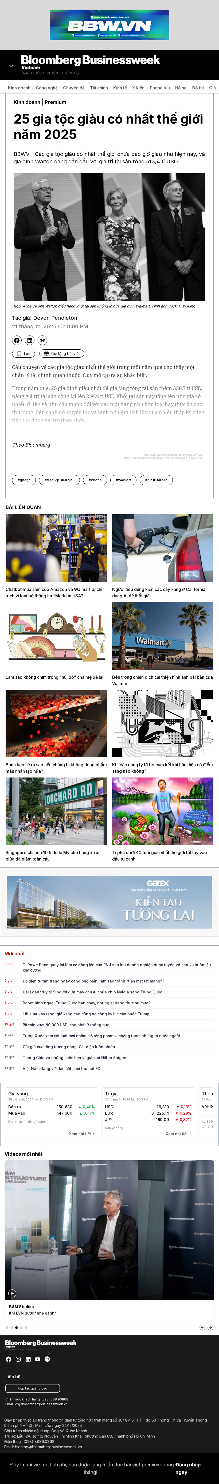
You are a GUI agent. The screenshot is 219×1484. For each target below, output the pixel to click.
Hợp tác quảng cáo (32, 1388)
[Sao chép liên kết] (42, 340)
